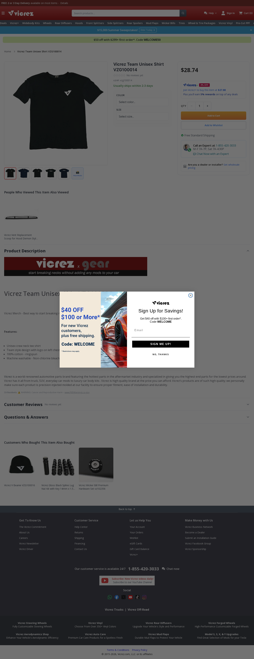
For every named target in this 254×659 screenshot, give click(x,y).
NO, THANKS (161, 354)
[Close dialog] (191, 295)
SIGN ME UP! (160, 344)
